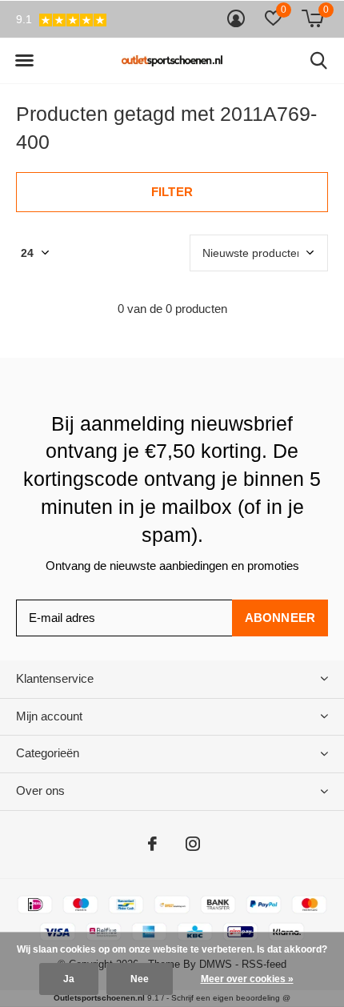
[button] (24, 61)
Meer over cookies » (247, 979)
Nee (139, 979)
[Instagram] (193, 843)
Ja (68, 979)
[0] (312, 18)
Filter (172, 192)
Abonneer (280, 617)
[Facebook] (152, 843)
